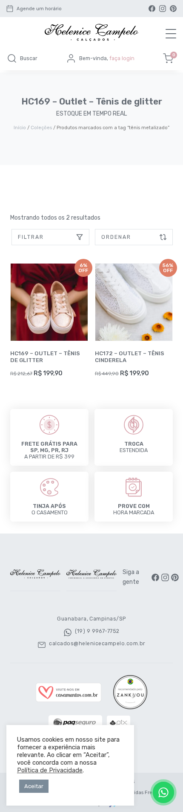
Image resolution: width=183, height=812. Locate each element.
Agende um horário (39, 9)
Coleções (41, 127)
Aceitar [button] (33, 786)
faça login (121, 58)
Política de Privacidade (50, 770)
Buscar (28, 58)
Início (20, 127)
